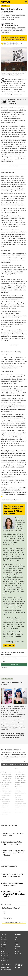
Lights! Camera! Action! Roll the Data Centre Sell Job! (13, 875)
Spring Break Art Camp (8, 737)
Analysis (17, 940)
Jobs (2, 951)
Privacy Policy (5, 953)
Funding (3, 946)
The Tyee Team (5, 942)
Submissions (5, 955)
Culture (17, 942)
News (16, 937)
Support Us (4, 960)
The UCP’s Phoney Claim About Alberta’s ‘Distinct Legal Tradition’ (14, 894)
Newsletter (4, 940)
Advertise (4, 949)
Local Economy (15, 500)
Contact (3, 944)
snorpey (3, 75)
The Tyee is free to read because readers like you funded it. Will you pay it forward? (13, 510)
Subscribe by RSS (6, 970)
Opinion (17, 949)
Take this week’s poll (14, 922)
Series (17, 951)
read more (11, 103)
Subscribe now (14, 665)
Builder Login (5, 967)
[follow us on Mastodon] (11, 43)
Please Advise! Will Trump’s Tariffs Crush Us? (13, 884)
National (17, 944)
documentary (17, 30)
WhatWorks (18, 953)
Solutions (17, 946)
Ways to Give (5, 958)
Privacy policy (4, 667)
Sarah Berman (9, 23)
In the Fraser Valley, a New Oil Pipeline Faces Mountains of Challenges (14, 853)
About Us (3, 937)
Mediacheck (5, 6)
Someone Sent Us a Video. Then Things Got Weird (12, 843)
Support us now (9, 645)
